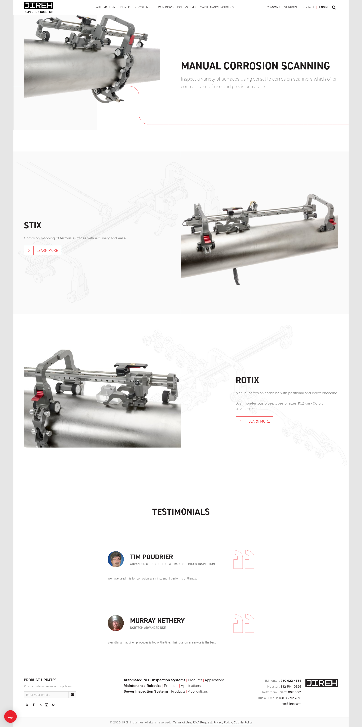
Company (273, 7)
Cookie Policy (243, 722)
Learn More (47, 250)
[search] (334, 7)
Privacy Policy (222, 722)
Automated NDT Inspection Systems (123, 7)
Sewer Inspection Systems (175, 7)
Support (290, 7)
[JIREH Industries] (38, 7)
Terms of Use (182, 722)
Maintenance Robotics (217, 7)
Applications (215, 680)
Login (323, 7)
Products (195, 680)
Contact (308, 7)
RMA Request (202, 722)
